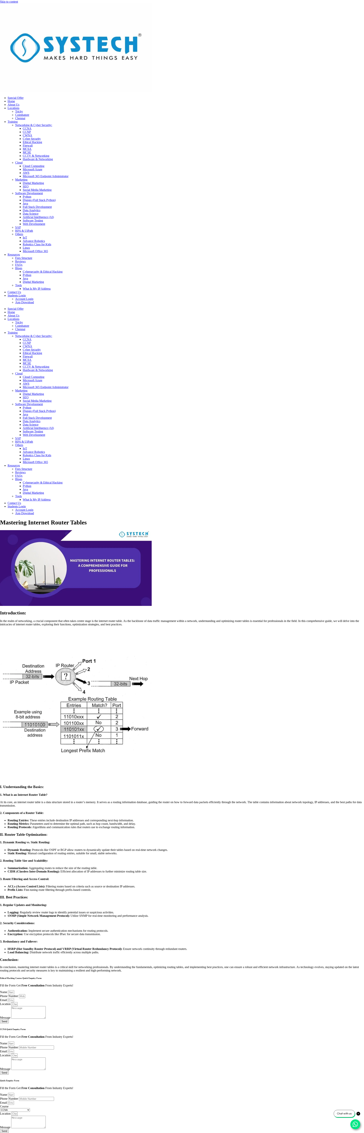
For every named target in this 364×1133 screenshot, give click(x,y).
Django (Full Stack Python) (39, 200)
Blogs (18, 268)
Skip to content (9, 1)
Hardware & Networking (38, 159)
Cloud (19, 162)
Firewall (28, 145)
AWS (26, 172)
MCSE (27, 152)
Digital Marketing (33, 183)
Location (5, 1004)
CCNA (27, 128)
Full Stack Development (37, 206)
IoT (25, 237)
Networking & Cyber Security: (33, 125)
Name (4, 992)
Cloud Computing (33, 166)
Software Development (29, 193)
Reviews (20, 261)
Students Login (17, 295)
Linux (26, 247)
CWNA (27, 135)
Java (25, 203)
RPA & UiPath (24, 230)
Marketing (21, 179)
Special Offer (16, 97)
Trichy (19, 111)
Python (27, 196)
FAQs (18, 264)
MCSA (27, 149)
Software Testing (33, 220)
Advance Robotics (34, 241)
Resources (14, 254)
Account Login (24, 298)
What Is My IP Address (37, 288)
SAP (18, 227)
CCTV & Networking (36, 155)
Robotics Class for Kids (37, 244)
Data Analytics (31, 210)
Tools (18, 285)
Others (19, 234)
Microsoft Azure (32, 169)
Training (13, 121)
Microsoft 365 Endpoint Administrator (45, 176)
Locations (13, 108)
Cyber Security (32, 138)
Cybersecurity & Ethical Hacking (43, 271)
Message (5, 1017)
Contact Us (14, 292)
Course (4, 1106)
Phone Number (9, 996)
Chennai (20, 118)
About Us (13, 104)
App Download (24, 302)
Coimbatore (22, 114)
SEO (26, 186)
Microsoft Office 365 (35, 251)
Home (11, 101)
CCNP (27, 131)
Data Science (30, 213)
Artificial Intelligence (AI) (38, 217)
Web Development (34, 224)
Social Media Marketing (37, 189)
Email (4, 1000)
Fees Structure (23, 258)
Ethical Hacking (32, 142)
